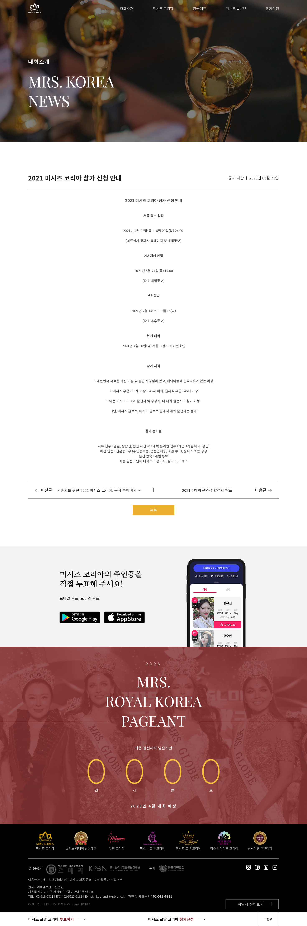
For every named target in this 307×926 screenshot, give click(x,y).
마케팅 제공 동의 (81, 879)
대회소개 (126, 8)
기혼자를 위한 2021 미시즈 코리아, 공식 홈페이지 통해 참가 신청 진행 (102, 490)
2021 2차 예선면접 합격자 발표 (207, 490)
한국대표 (199, 8)
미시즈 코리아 (163, 8)
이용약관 (34, 879)
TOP (268, 919)
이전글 (45, 490)
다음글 (261, 490)
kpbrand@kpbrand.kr (111, 896)
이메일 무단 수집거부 (108, 879)
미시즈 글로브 (236, 8)
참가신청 (272, 8)
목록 (153, 510)
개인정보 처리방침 (55, 879)
